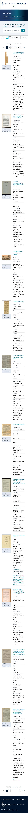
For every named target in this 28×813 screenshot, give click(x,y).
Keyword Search (6, 25)
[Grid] (10, 37)
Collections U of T (10, 799)
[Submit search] (23, 30)
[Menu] (14, 6)
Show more (16, 569)
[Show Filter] (2, 37)
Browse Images (19, 25)
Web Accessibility (6, 810)
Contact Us (15, 810)
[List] (7, 37)
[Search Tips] (24, 25)
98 (20, 47)
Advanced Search (13, 25)
